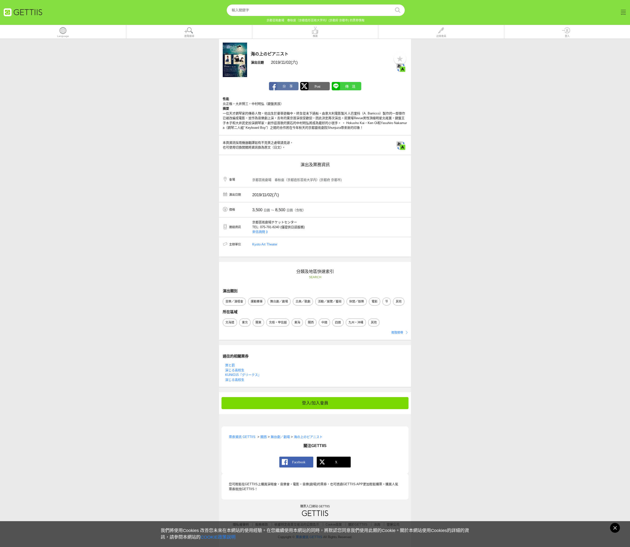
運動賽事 (257, 301)
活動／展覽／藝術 (330, 301)
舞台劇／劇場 (279, 301)
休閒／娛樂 (356, 301)
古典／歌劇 (303, 301)
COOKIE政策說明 (218, 537)
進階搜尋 (397, 332)
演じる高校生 (234, 370)
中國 (324, 322)
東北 (245, 322)
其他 (399, 301)
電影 (375, 301)
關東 (258, 322)
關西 (311, 322)
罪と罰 (230, 365)
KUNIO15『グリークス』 (243, 375)
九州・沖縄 (355, 322)
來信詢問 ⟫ (260, 232)
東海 (297, 322)
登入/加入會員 (315, 403)
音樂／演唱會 (234, 301)
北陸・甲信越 (278, 322)
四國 (338, 322)
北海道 (229, 322)
